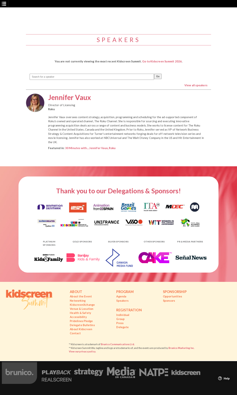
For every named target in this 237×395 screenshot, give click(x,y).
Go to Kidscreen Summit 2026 (162, 61)
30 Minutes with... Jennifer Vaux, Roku (90, 148)
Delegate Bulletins (82, 325)
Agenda (121, 296)
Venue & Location (81, 308)
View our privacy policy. (82, 351)
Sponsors (169, 300)
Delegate (122, 327)
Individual (122, 314)
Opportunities (172, 296)
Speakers (122, 300)
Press (119, 323)
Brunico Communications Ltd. (118, 344)
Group (120, 319)
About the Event (81, 296)
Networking (78, 300)
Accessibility (78, 317)
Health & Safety (80, 312)
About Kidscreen (81, 329)
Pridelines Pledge (81, 321)
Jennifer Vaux (69, 97)
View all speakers (195, 85)
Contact (75, 333)
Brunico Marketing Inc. (181, 347)
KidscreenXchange (82, 304)
